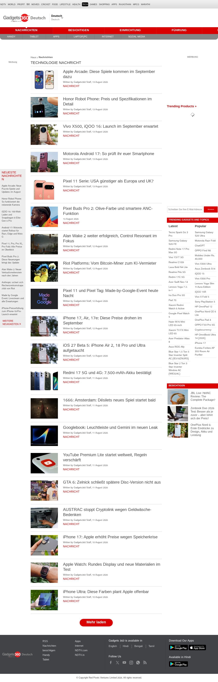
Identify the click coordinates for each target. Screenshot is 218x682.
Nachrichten (26, 30)
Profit (21, 4)
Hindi (125, 646)
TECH (85, 4)
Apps (56, 37)
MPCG (136, 4)
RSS (45, 641)
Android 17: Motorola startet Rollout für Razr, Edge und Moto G (12, 232)
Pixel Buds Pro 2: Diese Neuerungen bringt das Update (11, 259)
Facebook (111, 662)
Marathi (145, 4)
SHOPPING (104, 4)
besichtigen (78, 30)
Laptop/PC (80, 37)
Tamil (151, 646)
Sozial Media (136, 37)
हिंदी (28, 4)
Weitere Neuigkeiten (11, 323)
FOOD (55, 4)
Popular (200, 226)
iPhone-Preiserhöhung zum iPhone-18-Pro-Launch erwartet (12, 311)
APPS (114, 4)
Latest (173, 226)
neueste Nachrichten (12, 176)
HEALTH (76, 4)
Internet (108, 37)
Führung (179, 30)
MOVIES (35, 4)
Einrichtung (130, 30)
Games (93, 4)
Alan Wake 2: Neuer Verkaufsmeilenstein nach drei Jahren (12, 272)
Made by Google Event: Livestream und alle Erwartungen (13, 298)
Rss (145, 662)
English (113, 646)
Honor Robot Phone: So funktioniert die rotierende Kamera (11, 202)
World (11, 4)
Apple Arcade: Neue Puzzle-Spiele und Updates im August (11, 189)
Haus (33, 57)
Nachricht (71, 86)
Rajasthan (125, 4)
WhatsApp (138, 662)
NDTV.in (79, 655)
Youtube (124, 662)
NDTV (3, 4)
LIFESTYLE (65, 4)
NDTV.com (81, 650)
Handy (11, 37)
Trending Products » (182, 107)
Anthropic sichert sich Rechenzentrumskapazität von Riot (12, 285)
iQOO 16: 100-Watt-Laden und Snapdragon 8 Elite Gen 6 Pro (11, 217)
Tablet (34, 37)
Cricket (45, 4)
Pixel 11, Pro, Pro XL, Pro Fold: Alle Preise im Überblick (12, 246)
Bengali (138, 646)
